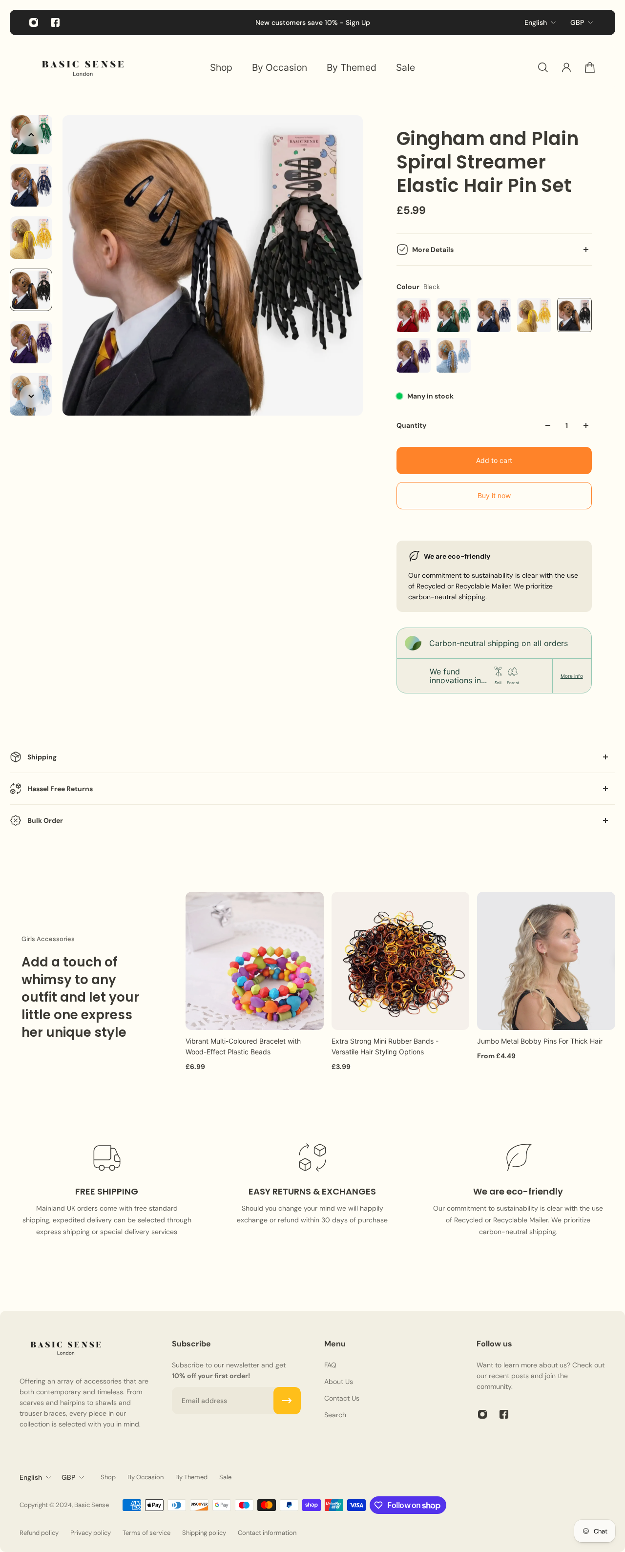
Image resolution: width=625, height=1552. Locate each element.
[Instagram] (33, 22)
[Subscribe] (287, 1400)
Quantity (411, 425)
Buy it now (494, 495)
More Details (433, 249)
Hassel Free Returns (60, 788)
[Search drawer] (543, 67)
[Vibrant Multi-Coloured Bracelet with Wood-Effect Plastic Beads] (255, 961)
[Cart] (590, 67)
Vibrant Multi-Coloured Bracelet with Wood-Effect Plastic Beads (243, 1045)
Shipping (42, 757)
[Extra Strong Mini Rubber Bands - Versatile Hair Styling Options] (401, 961)
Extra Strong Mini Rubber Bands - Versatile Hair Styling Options (385, 1045)
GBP (577, 22)
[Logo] (83, 67)
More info (572, 676)
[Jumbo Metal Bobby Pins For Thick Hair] (546, 961)
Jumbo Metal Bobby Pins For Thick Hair (540, 1040)
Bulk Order (45, 820)
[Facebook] (55, 22)
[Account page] (566, 67)
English (535, 22)
